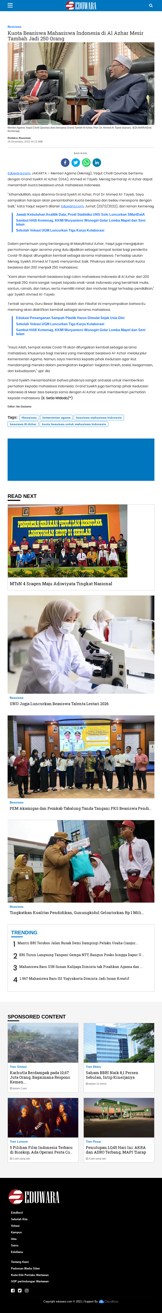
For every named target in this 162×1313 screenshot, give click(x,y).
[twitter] (75, 162)
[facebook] (65, 162)
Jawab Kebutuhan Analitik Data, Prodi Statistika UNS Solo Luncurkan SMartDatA (80, 214)
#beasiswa (29, 417)
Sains (14, 1245)
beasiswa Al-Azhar (23, 424)
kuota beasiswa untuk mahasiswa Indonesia (74, 424)
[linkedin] (96, 162)
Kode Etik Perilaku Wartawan (30, 1275)
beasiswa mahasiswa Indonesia (99, 417)
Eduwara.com (19, 173)
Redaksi (13, 138)
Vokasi (15, 1225)
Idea (13, 1238)
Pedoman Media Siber (25, 1268)
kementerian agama (56, 417)
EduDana (17, 1252)
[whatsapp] (86, 162)
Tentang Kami (20, 1262)
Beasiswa (14, 26)
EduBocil (17, 1212)
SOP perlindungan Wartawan (30, 1281)
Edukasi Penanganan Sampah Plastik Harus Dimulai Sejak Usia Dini (70, 318)
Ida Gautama (23, 406)
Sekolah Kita (19, 1219)
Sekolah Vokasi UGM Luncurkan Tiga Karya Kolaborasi (60, 230)
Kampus (16, 1232)
